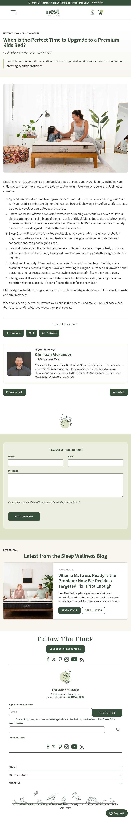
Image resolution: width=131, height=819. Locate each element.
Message (13, 470)
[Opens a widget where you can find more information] (117, 813)
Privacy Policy (109, 719)
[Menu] (13, 13)
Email (71, 456)
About (13, 767)
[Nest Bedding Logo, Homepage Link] (52, 13)
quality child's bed (65, 290)
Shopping (15, 783)
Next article (118, 392)
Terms (66, 804)
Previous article (14, 392)
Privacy (74, 804)
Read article (69, 610)
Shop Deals (97, 3)
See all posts (93, 610)
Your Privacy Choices (91, 804)
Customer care (18, 775)
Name (11, 456)
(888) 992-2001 (75, 697)
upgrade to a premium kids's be (46, 181)
